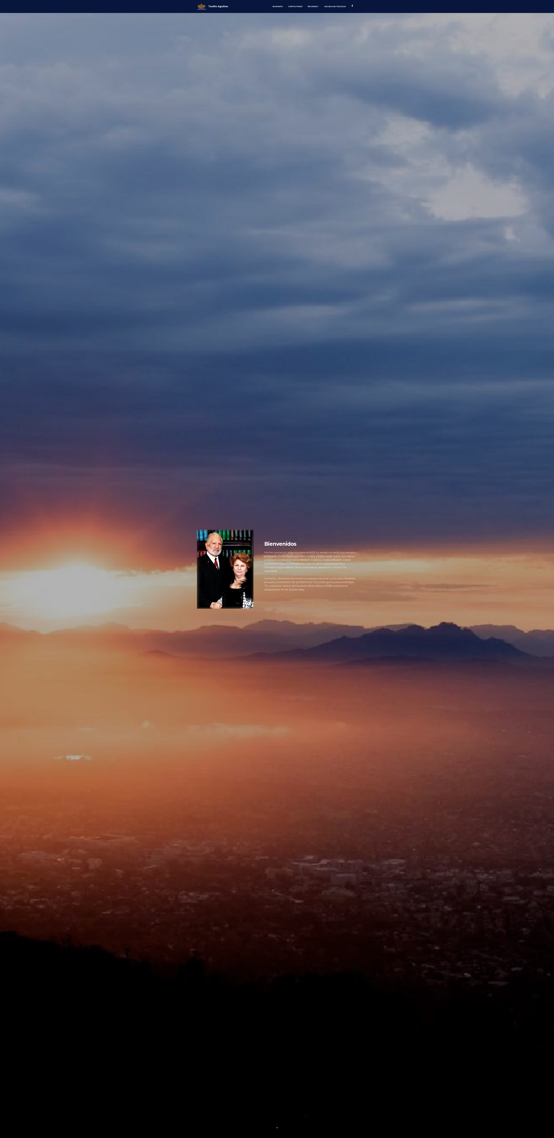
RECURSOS (313, 6)
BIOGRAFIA (278, 6)
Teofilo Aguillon (218, 6)
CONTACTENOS (295, 6)
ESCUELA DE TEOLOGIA (335, 6)
